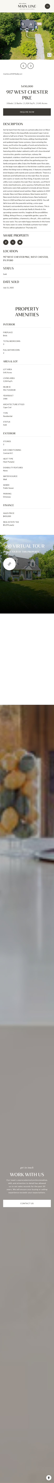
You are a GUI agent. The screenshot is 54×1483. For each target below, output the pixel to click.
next (31, 66)
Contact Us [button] (27, 1203)
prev (23, 66)
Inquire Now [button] (27, 112)
